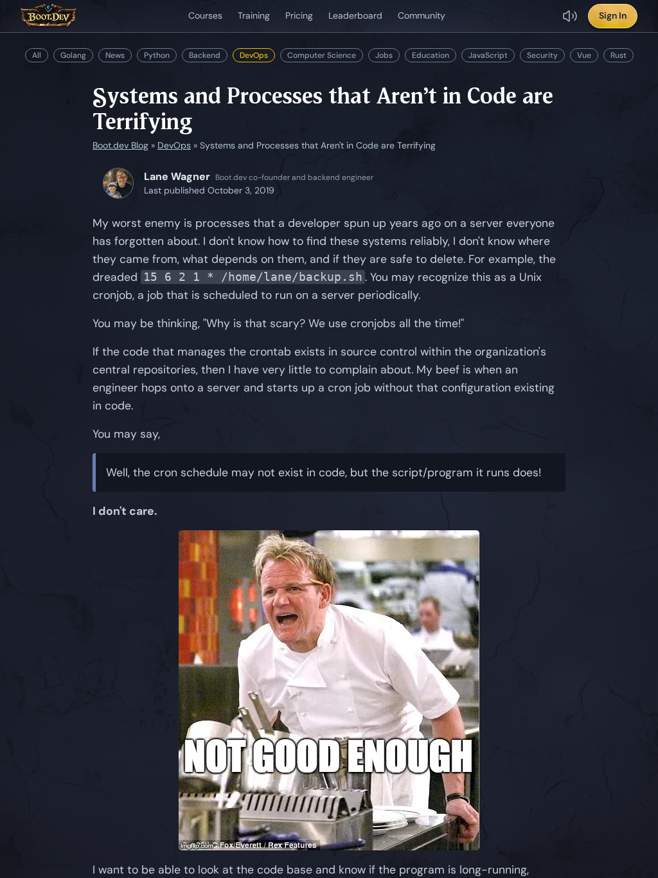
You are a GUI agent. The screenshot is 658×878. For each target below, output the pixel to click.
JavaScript (488, 55)
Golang (73, 55)
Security (542, 55)
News (115, 55)
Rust (618, 55)
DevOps (254, 55)
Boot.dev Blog (120, 145)
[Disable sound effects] (570, 16)
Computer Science (321, 55)
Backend (204, 55)
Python (157, 55)
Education (430, 55)
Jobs (384, 55)
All (36, 55)
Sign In (613, 15)
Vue (584, 55)
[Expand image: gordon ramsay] (329, 690)
